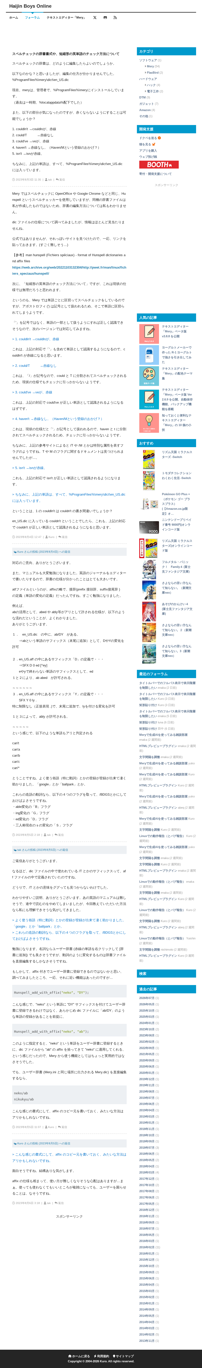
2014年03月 (147, 1328)
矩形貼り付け (148, 705)
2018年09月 (147, 1141)
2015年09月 (147, 1272)
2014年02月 (147, 1334)
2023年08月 (147, 1035)
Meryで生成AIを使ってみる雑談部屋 (163, 734)
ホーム (13, 17)
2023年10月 (147, 1029)
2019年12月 (147, 1079)
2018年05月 (147, 1160)
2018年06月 (147, 1153)
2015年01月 (147, 1303)
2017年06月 (147, 1197)
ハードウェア (148, 79)
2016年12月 (147, 1209)
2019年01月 (147, 1122)
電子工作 (153, 91)
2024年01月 (147, 1023)
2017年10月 (147, 1185)
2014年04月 (147, 1322)
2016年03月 (147, 1241)
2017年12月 (147, 1178)
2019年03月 (147, 1116)
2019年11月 (147, 1085)
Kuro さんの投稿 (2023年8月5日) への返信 (43, 1143)
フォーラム (32, 17)
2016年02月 (147, 1247)
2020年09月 (147, 1060)
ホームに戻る (80, 1356)
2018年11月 (147, 1129)
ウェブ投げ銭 (148, 156)
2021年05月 (147, 1054)
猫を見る (145, 144)
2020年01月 (147, 1072)
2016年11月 (147, 1216)
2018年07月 (147, 1147)
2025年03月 (147, 1016)
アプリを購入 (148, 150)
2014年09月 (147, 1309)
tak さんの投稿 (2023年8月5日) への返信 (42, 849)
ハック (151, 85)
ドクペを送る (148, 138)
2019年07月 (147, 1097)
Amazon (145, 110)
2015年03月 (147, 1291)
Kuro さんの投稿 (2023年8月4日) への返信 (43, 551)
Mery (150, 66)
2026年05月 (147, 1004)
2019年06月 (147, 1104)
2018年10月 (147, 1135)
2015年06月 (147, 1278)
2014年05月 (147, 1315)
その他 (143, 116)
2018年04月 (147, 1166)
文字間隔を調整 (149, 757)
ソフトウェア (148, 60)
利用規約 (102, 1356)
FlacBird (153, 72)
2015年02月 (147, 1297)
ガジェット (146, 103)
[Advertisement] (101, 34)
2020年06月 (147, 1066)
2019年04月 (147, 1110)
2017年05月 (147, 1203)
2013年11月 (147, 1340)
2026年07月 (147, 998)
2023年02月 (147, 1041)
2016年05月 (147, 1234)
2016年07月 (147, 1228)
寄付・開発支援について (155, 173)
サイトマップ (124, 1356)
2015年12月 (147, 1259)
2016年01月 (147, 1253)
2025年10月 (147, 1010)
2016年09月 (147, 1222)
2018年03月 (147, 1172)
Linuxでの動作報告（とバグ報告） (162, 836)
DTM (142, 97)
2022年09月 (147, 1048)
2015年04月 (147, 1284)
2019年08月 (147, 1091)
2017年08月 (147, 1191)
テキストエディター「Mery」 (66, 17)
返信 (62, 179)
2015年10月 (147, 1266)
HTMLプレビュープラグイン (158, 746)
